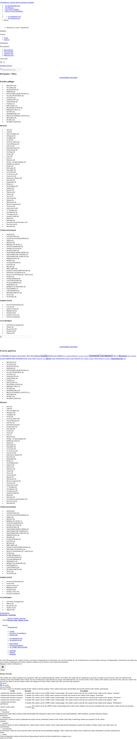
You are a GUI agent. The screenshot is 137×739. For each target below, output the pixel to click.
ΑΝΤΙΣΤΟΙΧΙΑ (12, 236)
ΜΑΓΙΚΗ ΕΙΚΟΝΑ (14, 293)
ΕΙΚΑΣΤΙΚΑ (12, 106)
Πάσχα (10, 184)
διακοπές (75, 356)
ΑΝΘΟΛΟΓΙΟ (12, 100)
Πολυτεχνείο (12, 224)
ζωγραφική (106, 355)
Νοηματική (11, 313)
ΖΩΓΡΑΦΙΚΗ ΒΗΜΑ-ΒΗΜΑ (17, 252)
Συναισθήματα (12, 186)
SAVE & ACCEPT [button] (6, 738)
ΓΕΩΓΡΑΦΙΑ (12, 102)
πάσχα (48, 358)
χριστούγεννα (117, 358)
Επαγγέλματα (12, 150)
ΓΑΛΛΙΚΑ (11, 88)
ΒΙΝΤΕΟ (11, 242)
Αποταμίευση (11, 214)
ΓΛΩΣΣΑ (11, 104)
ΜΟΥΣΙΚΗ (11, 118)
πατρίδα (53, 358)
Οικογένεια (11, 176)
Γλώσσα (10, 307)
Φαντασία (11, 226)
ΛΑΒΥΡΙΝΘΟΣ (12, 291)
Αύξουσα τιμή (8, 53)
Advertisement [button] (4, 727)
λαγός (13, 358)
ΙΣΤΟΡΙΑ (11, 112)
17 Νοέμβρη (12, 210)
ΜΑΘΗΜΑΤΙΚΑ (13, 114)
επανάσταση (81, 356)
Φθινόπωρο (11, 202)
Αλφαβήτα (10, 138)
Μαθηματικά (11, 311)
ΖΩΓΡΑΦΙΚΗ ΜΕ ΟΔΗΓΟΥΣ (18, 256)
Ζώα (9, 158)
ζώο (117, 356)
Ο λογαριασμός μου (14, 16)
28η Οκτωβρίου (13, 134)
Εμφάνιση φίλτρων (6, 66)
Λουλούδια (11, 172)
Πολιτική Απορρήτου (16, 645)
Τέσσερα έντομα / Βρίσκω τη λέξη (18, 620)
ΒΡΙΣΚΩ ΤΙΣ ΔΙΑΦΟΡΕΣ (16, 287)
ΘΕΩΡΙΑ (11, 260)
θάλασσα (123, 355)
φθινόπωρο (101, 358)
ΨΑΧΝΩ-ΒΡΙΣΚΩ (14, 283)
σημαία (72, 358)
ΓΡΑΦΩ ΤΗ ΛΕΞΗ (14, 248)
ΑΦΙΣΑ (9, 240)
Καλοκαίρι (11, 168)
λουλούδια (19, 358)
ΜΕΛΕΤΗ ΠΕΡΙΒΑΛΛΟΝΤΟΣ (18, 116)
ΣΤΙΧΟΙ (10, 276)
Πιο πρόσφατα (8, 52)
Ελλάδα (44, 355)
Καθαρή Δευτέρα (13, 164)
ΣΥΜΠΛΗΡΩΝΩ (13, 278)
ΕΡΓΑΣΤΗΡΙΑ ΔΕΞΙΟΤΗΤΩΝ (18, 94)
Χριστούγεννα (12, 208)
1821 (9, 130)
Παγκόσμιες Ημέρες (14, 178)
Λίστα (6, 38)
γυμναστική (69, 356)
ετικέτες (86, 356)
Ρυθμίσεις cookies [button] (6, 664)
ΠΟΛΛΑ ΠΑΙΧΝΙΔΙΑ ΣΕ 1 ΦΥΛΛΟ (20, 274)
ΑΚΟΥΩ (10, 234)
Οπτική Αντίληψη (13, 317)
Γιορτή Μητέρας (13, 144)
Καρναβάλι (11, 170)
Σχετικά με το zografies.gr (18, 633)
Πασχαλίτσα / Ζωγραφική (8, 615)
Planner (10, 327)
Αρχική (12, 631)
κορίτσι (8, 358)
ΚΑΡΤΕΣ (11, 264)
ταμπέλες (86, 358)
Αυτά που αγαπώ (12, 142)
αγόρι (55, 356)
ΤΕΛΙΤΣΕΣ (11, 297)
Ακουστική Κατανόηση (14, 305)
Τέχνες (10, 196)
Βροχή (10, 218)
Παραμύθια (11, 182)
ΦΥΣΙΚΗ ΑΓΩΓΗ (14, 122)
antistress (36, 356)
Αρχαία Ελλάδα (12, 216)
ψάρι (124, 358)
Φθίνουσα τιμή (9, 55)
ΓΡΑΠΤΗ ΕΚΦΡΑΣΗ (15, 246)
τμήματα (91, 358)
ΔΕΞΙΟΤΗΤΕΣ (12, 90)
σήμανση (67, 358)
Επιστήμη (11, 152)
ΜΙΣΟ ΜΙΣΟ (12, 268)
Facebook (13, 650)
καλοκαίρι (133, 356)
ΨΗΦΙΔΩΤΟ (12, 285)
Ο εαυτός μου (12, 174)
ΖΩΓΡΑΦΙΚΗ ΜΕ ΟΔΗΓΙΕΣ (17, 254)
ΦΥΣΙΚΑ (11, 120)
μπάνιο (34, 358)
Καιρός (10, 166)
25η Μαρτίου (12, 212)
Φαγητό (10, 200)
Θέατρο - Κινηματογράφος (16, 162)
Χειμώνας (11, 206)
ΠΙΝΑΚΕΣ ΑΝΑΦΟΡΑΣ (16, 272)
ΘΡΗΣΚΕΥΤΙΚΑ (13, 110)
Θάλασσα (11, 160)
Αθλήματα (10, 136)
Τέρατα (10, 194)
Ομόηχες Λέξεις (12, 315)
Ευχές (10, 156)
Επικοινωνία (13, 635)
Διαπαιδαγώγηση (12, 148)
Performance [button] (4, 715)
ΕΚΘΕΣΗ (11, 92)
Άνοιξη (9, 140)
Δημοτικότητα (8, 50)
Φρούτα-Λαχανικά (13, 204)
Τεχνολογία (11, 198)
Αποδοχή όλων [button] (17, 664)
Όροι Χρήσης (14, 643)
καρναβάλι (2, 358)
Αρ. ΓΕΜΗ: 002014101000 (18, 647)
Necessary (5, 685)
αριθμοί (60, 356)
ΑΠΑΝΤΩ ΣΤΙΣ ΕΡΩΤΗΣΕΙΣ (17, 238)
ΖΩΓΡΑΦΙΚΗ (12, 289)
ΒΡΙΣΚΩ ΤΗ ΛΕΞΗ (14, 244)
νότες (44, 358)
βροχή (64, 356)
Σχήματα (10, 188)
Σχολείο (10, 190)
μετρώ (25, 358)
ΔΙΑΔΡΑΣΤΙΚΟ (12, 250)
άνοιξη (50, 356)
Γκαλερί (6, 39)
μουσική (30, 358)
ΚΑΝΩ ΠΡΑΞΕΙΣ (14, 262)
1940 (9, 132)
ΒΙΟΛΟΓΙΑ (11, 85)
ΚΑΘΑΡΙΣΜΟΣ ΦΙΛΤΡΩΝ (68, 77)
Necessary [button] (3, 683)
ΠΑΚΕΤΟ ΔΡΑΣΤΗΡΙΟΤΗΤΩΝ (18, 270)
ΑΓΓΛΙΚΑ (10, 98)
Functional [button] (3, 710)
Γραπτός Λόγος (12, 309)
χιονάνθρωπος (107, 358)
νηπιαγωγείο (39, 358)
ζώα (114, 356)
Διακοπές (10, 146)
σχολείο (77, 358)
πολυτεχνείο (60, 358)
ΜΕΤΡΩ (10, 266)
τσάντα (96, 358)
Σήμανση (11, 333)
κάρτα (128, 356)
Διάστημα (10, 220)
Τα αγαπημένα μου (14, 18)
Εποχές (10, 154)
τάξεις (82, 358)
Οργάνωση (11, 331)
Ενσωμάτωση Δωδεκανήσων (17, 222)
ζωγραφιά (94, 355)
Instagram (13, 654)
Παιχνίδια (11, 180)
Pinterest (12, 652)
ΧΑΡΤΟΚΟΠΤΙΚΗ (14, 280)
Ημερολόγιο (12, 329)
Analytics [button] (3, 721)
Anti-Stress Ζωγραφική (14, 325)
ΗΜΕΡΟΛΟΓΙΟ (13, 258)
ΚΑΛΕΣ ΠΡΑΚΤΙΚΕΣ (15, 96)
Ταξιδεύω (11, 192)
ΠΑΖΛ (10, 295)
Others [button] (2, 732)
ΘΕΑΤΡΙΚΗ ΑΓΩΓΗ (14, 108)
